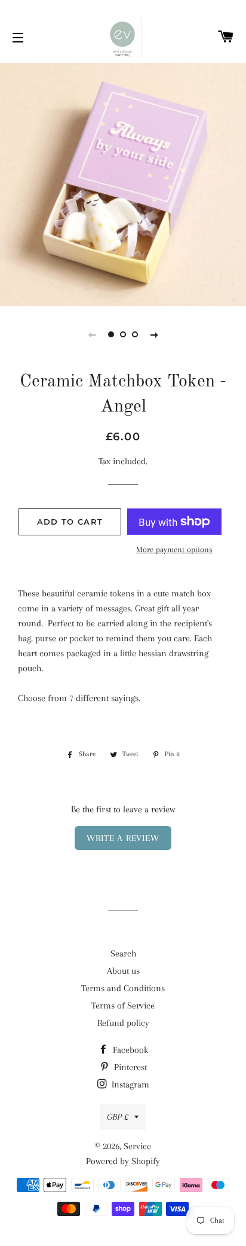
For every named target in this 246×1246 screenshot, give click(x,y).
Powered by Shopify (123, 1161)
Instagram (129, 1084)
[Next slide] (154, 334)
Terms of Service (123, 1005)
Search (123, 953)
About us (123, 970)
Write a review (123, 838)
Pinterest (129, 1067)
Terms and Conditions (123, 988)
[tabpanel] (123, 183)
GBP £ (117, 1116)
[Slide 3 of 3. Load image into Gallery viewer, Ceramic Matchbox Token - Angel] (135, 334)
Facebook (129, 1049)
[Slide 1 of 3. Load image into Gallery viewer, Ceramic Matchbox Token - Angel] (111, 334)
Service (137, 1146)
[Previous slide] (92, 334)
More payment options (174, 549)
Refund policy (123, 1022)
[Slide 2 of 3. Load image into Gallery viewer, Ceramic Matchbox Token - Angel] (123, 334)
